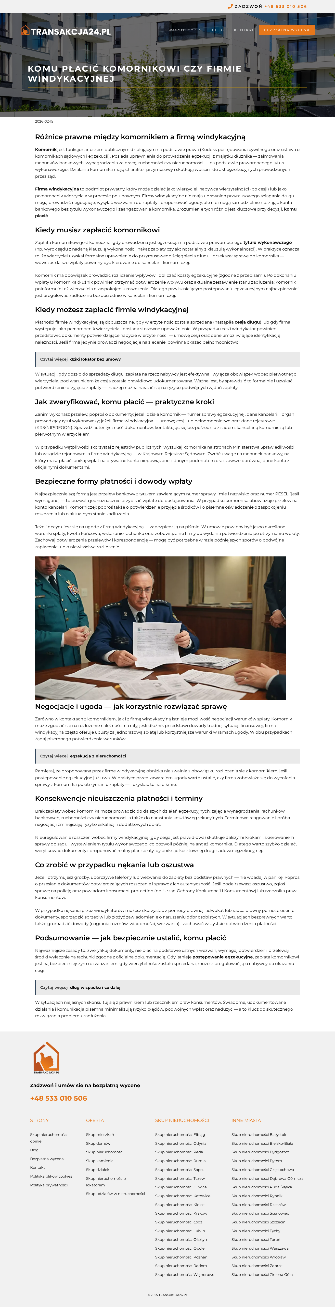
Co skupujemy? (178, 30)
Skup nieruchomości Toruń (256, 1239)
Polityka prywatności (49, 1185)
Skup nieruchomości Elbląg (180, 1134)
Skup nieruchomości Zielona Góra (262, 1274)
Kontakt (244, 30)
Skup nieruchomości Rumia (180, 1160)
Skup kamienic (99, 1160)
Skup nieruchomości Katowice (182, 1196)
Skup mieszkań (100, 1134)
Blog (218, 30)
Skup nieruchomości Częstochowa (263, 1169)
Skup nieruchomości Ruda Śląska (262, 1187)
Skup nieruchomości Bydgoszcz (260, 1152)
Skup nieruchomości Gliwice (181, 1187)
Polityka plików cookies (51, 1176)
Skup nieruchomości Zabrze (257, 1265)
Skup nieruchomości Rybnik (257, 1196)
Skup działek (97, 1169)
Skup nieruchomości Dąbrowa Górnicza (268, 1178)
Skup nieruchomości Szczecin (258, 1222)
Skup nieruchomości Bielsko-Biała (262, 1143)
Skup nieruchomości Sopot (179, 1169)
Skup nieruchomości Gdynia (180, 1143)
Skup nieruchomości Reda (179, 1152)
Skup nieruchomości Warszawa (260, 1248)
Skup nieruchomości (104, 1152)
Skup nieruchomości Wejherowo (184, 1274)
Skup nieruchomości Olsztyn (181, 1239)
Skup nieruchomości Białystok (259, 1134)
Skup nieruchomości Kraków (181, 1213)
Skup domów (98, 1143)
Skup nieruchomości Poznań (181, 1257)
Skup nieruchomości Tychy (256, 1231)
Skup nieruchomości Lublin (180, 1231)
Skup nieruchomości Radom (181, 1265)
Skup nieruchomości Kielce (180, 1204)
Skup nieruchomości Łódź (178, 1222)
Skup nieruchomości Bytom (257, 1160)
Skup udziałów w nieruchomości (115, 1193)
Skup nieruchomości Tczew (180, 1178)
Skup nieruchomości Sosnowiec (260, 1213)
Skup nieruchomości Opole (180, 1248)
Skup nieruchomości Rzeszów (259, 1204)
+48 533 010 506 (285, 6)
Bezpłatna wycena (287, 30)
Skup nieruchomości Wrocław (259, 1257)
